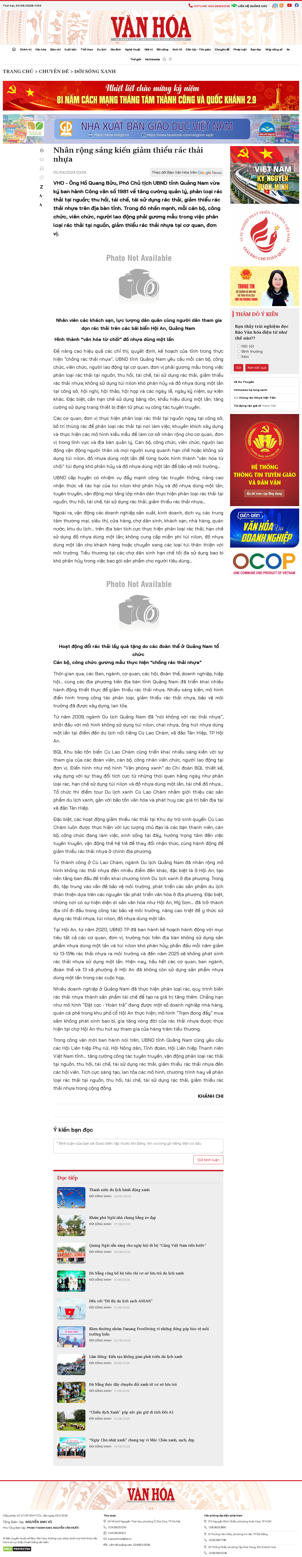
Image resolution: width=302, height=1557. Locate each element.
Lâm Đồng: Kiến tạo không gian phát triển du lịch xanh (135, 1356)
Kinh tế (177, 49)
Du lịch (101, 49)
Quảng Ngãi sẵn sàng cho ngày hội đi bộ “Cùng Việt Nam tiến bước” (147, 1245)
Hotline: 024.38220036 (212, 6)
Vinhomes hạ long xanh (250, 390)
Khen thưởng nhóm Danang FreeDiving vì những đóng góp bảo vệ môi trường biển (149, 1331)
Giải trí (148, 49)
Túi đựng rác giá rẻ (247, 405)
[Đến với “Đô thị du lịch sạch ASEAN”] (71, 1308)
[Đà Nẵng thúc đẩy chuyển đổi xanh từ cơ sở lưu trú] (71, 1392)
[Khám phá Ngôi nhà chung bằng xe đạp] (71, 1225)
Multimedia (152, 59)
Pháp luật (240, 49)
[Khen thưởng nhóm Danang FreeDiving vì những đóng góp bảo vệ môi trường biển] (71, 1336)
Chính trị (25, 49)
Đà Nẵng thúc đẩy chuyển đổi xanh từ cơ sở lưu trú (133, 1384)
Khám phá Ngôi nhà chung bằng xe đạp (122, 1217)
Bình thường (252, 351)
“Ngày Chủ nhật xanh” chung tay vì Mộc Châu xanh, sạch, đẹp (141, 1440)
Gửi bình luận (208, 1159)
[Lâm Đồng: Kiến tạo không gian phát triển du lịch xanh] (71, 1364)
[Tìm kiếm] (164, 59)
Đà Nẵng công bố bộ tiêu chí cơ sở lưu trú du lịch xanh (136, 1273)
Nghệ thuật (132, 49)
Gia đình (115, 49)
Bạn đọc (256, 49)
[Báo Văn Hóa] (151, 1493)
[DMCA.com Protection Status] (17, 1548)
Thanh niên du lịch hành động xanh (119, 1190)
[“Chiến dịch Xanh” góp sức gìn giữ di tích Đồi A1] (71, 1420)
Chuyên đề (222, 49)
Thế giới (135, 59)
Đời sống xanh (100, 1196)
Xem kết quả (256, 367)
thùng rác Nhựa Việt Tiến (257, 397)
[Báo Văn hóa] (151, 27)
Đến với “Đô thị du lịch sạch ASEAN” (121, 1301)
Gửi (238, 367)
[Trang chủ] (14, 50)
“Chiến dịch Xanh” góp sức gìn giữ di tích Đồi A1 (131, 1412)
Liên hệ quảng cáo (252, 6)
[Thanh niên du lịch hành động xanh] (71, 1197)
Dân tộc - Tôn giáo (198, 49)
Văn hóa (40, 49)
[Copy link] (42, 177)
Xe (288, 49)
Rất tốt (248, 346)
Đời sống (162, 49)
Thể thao (86, 49)
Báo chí (55, 49)
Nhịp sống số (273, 49)
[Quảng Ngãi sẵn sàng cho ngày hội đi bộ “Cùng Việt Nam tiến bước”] (71, 1253)
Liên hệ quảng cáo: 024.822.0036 (129, 1544)
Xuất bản (70, 49)
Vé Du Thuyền (244, 382)
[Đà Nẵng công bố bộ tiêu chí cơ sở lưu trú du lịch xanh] (71, 1281)
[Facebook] (42, 150)
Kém (245, 356)
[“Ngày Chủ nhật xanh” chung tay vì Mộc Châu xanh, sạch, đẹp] (71, 1448)
